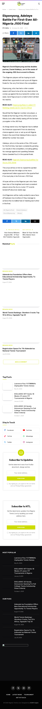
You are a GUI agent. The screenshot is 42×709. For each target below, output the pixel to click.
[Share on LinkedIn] (28, 33)
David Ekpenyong (9, 213)
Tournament (29, 694)
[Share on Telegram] (36, 33)
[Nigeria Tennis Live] (21, 3)
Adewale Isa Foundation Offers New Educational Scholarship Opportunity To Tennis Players (19, 276)
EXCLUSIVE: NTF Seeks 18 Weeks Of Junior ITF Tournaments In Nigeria (24, 396)
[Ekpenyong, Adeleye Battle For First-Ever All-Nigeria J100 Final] (21, 50)
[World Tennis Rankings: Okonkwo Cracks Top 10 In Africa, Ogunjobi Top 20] (21, 296)
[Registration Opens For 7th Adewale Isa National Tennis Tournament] (21, 332)
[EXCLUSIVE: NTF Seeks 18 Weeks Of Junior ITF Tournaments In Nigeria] (7, 396)
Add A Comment (21, 362)
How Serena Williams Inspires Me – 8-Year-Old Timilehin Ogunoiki (11, 235)
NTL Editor (6, 28)
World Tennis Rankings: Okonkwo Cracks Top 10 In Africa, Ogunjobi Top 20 (24, 619)
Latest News (17, 694)
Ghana (19, 213)
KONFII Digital (34, 703)
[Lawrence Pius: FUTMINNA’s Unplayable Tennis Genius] (7, 386)
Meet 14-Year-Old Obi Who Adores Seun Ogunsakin (30, 235)
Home (8, 694)
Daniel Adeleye (22, 210)
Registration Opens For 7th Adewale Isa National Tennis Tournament (25, 632)
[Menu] (3, 3)
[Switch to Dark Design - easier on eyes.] (39, 4)
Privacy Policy (20, 486)
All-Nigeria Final (9, 210)
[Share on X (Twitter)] (21, 33)
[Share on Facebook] (13, 33)
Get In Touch (21, 697)
